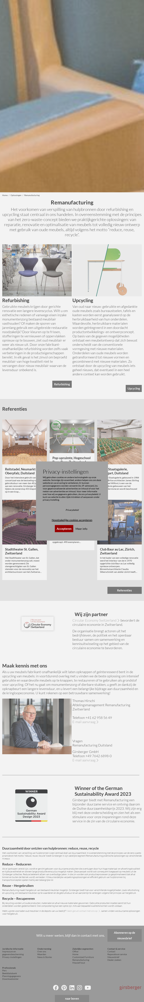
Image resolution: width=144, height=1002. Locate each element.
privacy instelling (51, 499)
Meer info (81, 528)
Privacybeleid (72, 510)
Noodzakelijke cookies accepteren (72, 520)
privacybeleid (91, 494)
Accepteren (64, 528)
